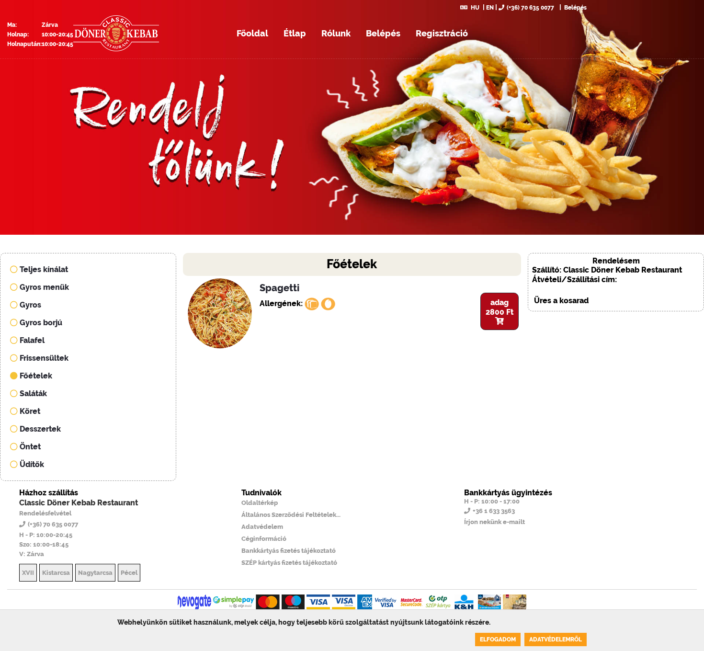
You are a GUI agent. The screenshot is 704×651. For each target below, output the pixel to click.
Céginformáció (263, 538)
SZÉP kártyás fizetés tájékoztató (289, 562)
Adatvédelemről (555, 639)
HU (475, 7)
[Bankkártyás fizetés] (194, 601)
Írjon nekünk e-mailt (494, 521)
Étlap (295, 33)
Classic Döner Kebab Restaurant (78, 502)
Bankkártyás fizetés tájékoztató (288, 550)
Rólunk (336, 33)
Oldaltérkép (259, 502)
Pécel (129, 572)
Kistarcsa (56, 572)
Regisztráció (442, 33)
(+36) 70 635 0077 (530, 7)
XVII (28, 572)
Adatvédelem (262, 526)
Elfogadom (498, 639)
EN (490, 7)
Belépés (575, 7)
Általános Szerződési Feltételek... (291, 514)
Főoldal (252, 33)
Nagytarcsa (95, 572)
